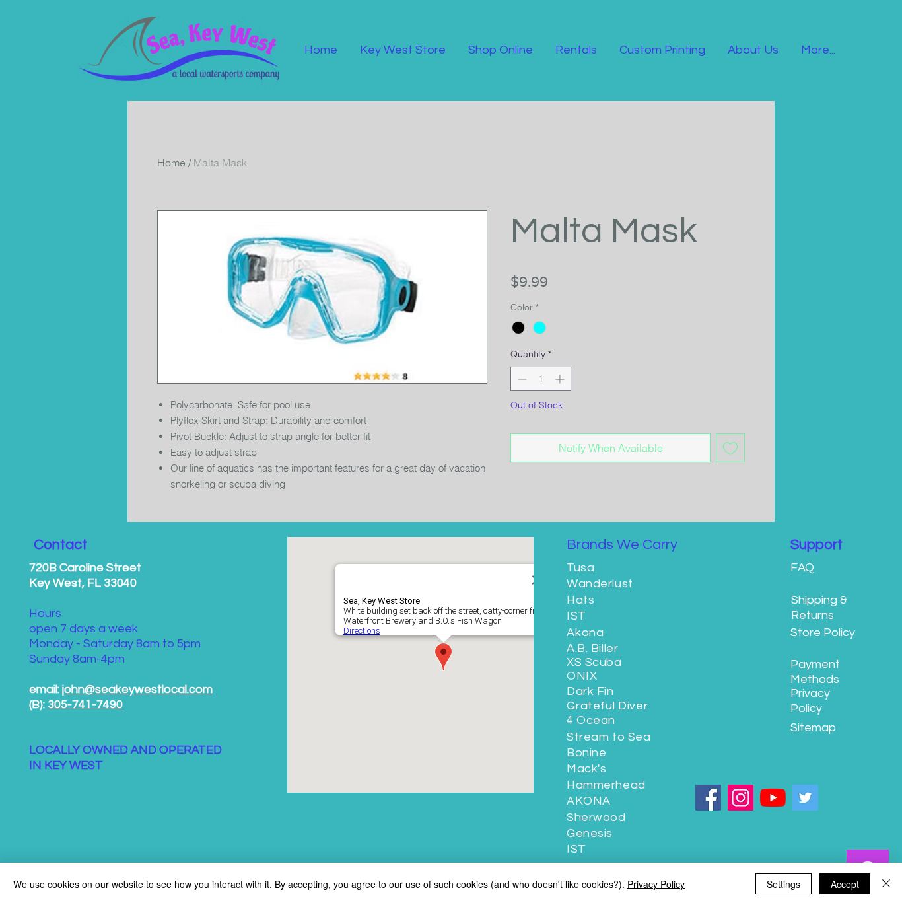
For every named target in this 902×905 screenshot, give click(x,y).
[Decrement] (520, 378)
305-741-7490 (85, 704)
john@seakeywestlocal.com (137, 689)
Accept (845, 883)
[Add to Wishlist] (730, 447)
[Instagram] (740, 798)
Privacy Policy (656, 883)
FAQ (802, 567)
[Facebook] (708, 798)
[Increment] (561, 378)
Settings (783, 883)
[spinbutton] (541, 378)
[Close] (886, 883)
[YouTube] (773, 798)
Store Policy (822, 632)
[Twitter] (805, 798)
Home (171, 162)
